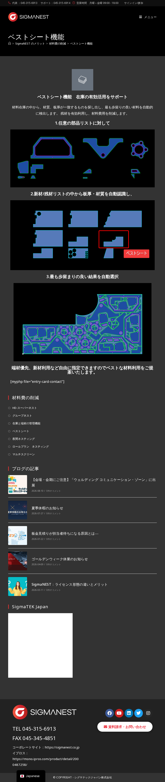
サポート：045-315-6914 (55, 3)
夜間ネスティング (23, 439)
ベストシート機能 (81, 43)
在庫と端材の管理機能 (26, 423)
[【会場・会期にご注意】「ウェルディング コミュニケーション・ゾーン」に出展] (17, 484)
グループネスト (22, 415)
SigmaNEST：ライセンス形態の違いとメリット (70, 584)
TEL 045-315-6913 (34, 728)
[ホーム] (9, 43)
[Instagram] (148, 713)
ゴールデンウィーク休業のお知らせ (60, 559)
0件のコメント (53, 490)
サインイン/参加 (133, 3)
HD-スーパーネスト (24, 408)
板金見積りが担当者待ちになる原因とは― (65, 533)
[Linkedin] (129, 713)
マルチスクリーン (23, 454)
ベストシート (20, 431)
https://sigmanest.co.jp (62, 747)
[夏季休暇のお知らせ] (17, 510)
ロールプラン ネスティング (30, 446)
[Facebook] (109, 713)
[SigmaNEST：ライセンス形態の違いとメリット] (17, 586)
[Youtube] (119, 713)
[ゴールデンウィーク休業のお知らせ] (17, 561)
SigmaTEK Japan (30, 607)
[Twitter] (138, 713)
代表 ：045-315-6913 (24, 3)
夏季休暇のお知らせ (47, 508)
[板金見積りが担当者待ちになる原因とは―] (17, 535)
